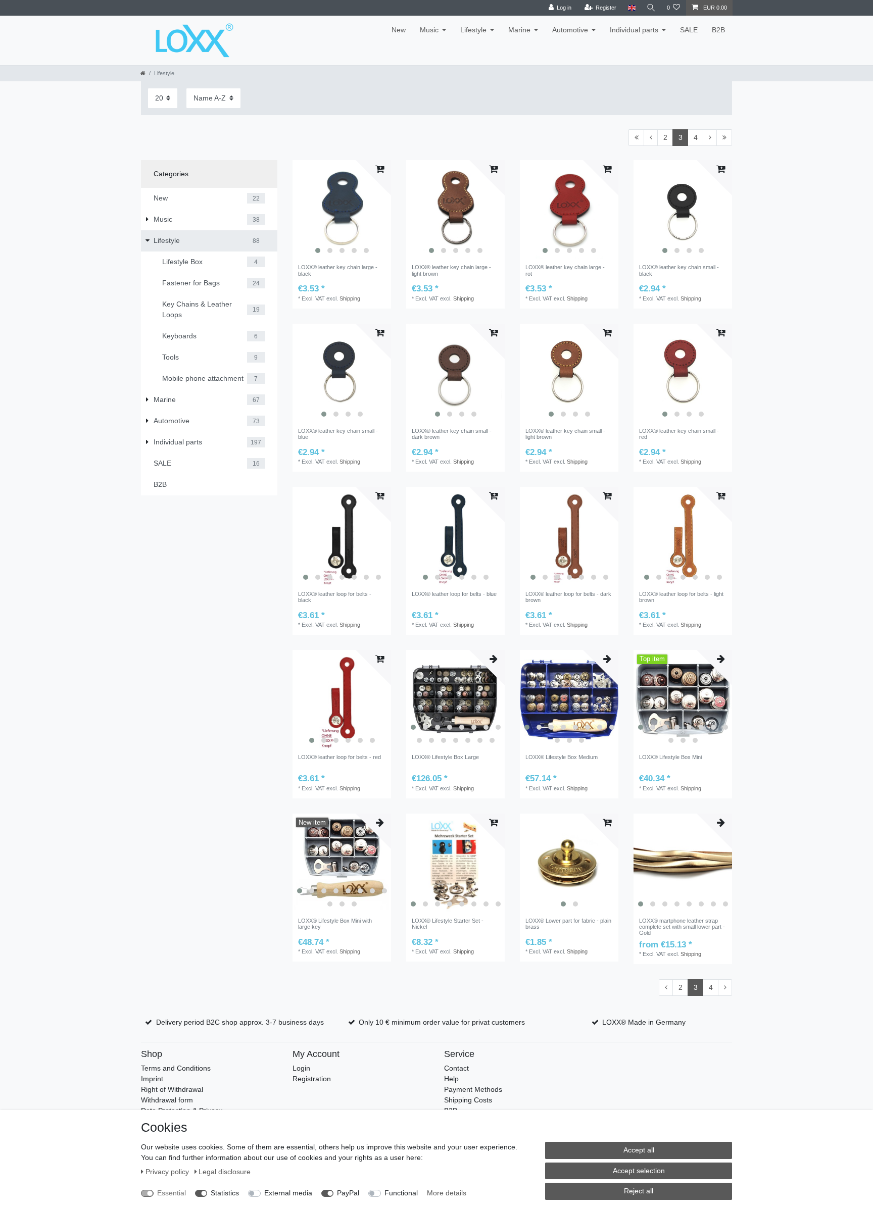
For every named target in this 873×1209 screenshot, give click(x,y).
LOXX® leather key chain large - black (337, 270)
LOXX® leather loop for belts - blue (454, 594)
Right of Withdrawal (172, 1089)
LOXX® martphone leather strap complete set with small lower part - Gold (682, 927)
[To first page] (636, 137)
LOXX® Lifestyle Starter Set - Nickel (447, 924)
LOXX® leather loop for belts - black (334, 597)
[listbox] (342, 209)
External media (288, 1193)
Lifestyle (473, 30)
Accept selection (639, 1171)
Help (451, 1079)
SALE (689, 30)
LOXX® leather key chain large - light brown (451, 270)
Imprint (152, 1079)
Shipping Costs (468, 1100)
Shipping (350, 298)
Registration (312, 1079)
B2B (718, 30)
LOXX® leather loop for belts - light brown (681, 597)
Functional (401, 1193)
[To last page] (724, 137)
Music (429, 30)
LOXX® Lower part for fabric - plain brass (568, 924)
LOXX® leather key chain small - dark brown (452, 434)
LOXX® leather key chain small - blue (338, 434)
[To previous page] (651, 137)
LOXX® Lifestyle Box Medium (561, 757)
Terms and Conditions (176, 1068)
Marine (519, 30)
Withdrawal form (167, 1100)
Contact (456, 1068)
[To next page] (710, 137)
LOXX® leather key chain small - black (679, 270)
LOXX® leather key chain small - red (679, 434)
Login (301, 1068)
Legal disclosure (225, 1172)
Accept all (638, 1150)
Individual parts (634, 30)
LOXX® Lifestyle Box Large (445, 757)
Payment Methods (473, 1089)
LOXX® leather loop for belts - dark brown (568, 597)
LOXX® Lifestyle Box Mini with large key (335, 924)
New (399, 30)
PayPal (348, 1193)
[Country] (631, 8)
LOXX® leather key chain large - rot (565, 270)
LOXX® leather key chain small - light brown (565, 434)
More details (446, 1193)
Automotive (570, 30)
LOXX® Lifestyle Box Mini (670, 757)
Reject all (638, 1191)
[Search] (651, 8)
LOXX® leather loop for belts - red (339, 757)
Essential (171, 1193)
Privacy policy (168, 1172)
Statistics (225, 1193)
